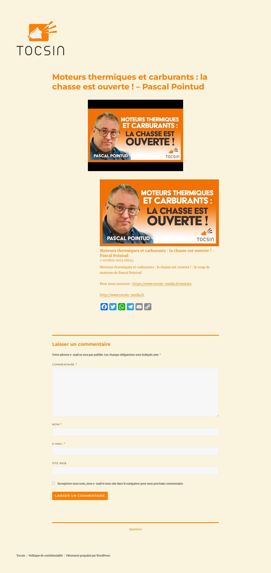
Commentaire (64, 364)
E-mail (58, 444)
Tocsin (20, 555)
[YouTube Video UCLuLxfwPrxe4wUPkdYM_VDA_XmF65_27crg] (159, 212)
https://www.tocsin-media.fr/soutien (162, 284)
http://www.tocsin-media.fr (122, 295)
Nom (57, 424)
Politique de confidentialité (46, 555)
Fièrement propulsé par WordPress (88, 555)
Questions (135, 529)
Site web (59, 463)
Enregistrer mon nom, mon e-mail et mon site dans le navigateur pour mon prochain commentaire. (120, 483)
